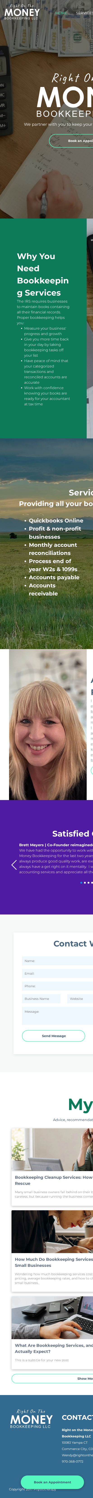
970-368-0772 (72, 1461)
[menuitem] (61, 13)
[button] (14, 865)
